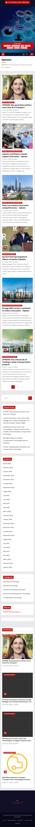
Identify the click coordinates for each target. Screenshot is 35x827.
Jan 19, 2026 (8, 210)
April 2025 (6, 508)
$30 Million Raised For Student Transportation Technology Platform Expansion (15, 440)
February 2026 (8, 468)
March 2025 (7, 511)
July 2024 (6, 543)
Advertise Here (12, 820)
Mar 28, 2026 (8, 743)
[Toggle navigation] (23, 54)
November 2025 (8, 480)
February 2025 (8, 515)
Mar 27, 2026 (8, 782)
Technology (7, 45)
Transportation (16, 45)
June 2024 (6, 547)
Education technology (8, 102)
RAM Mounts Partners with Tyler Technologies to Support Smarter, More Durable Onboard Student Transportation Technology (17, 742)
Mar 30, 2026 (8, 110)
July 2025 (6, 495)
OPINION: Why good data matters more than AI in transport (16, 662)
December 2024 (8, 523)
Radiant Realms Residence (12, 612)
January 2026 (7, 472)
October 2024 (7, 531)
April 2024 (6, 555)
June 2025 (6, 500)
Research (16, 48)
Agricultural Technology (9, 254)
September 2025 (8, 487)
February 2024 (8, 563)
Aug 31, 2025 (8, 262)
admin (16, 110)
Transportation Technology (9, 357)
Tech (22, 45)
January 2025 (7, 519)
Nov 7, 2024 (8, 367)
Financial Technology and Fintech (14, 590)
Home (3, 62)
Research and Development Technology (12, 151)
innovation (10, 48)
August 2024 (7, 539)
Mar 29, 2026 (8, 705)
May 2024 (6, 551)
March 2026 (7, 464)
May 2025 (6, 503)
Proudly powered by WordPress (12, 815)
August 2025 (7, 492)
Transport (27, 45)
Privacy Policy (28, 820)
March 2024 (7, 559)
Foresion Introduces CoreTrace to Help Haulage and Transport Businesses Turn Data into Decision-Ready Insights (16, 420)
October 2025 (7, 484)
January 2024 (7, 567)
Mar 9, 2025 (8, 313)
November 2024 (8, 527)
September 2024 (8, 535)
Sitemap (17, 823)
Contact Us (20, 820)
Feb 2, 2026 (8, 159)
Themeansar (17, 817)
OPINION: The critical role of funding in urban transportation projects (16, 362)
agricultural (24, 48)
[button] (27, 54)
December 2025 (8, 476)
